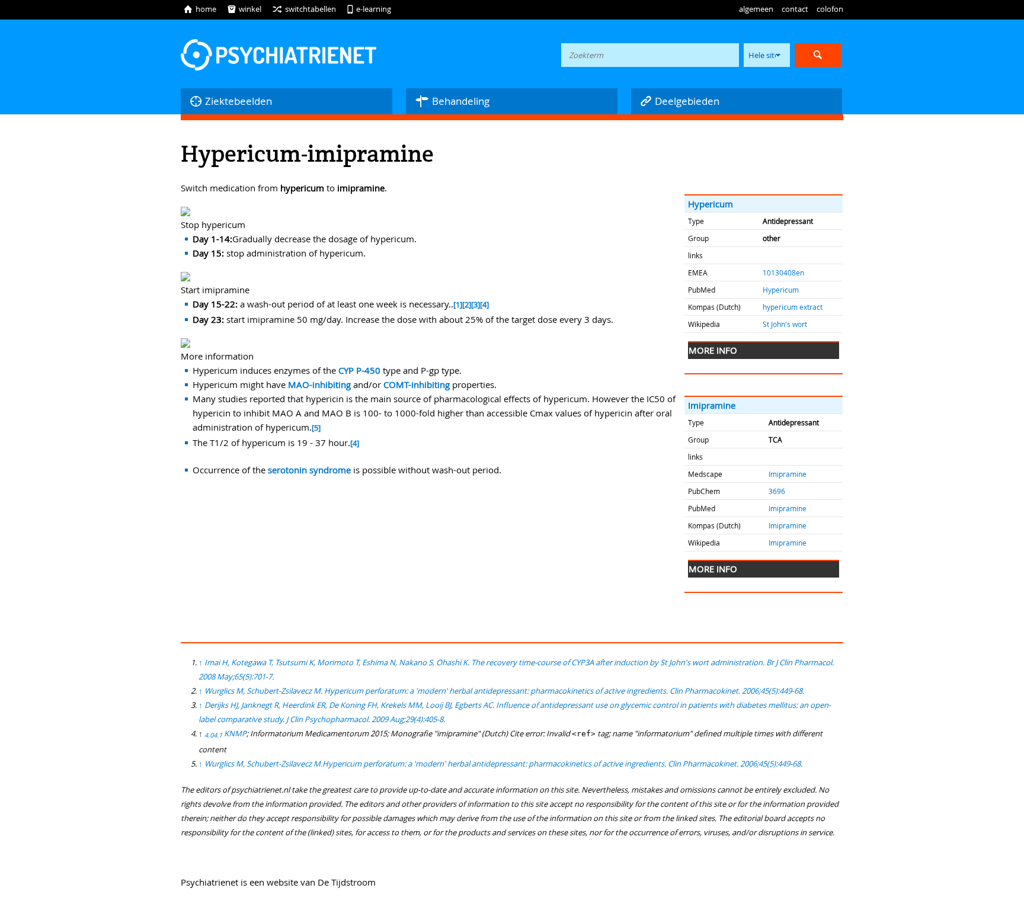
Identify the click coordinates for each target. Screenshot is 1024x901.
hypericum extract (793, 307)
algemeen (756, 9)
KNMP (235, 733)
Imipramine (711, 405)
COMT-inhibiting (416, 384)
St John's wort (785, 324)
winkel (244, 9)
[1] (457, 305)
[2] (466, 305)
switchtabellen (304, 9)
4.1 (217, 735)
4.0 (208, 735)
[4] (484, 305)
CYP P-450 (359, 370)
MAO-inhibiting (319, 384)
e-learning (369, 9)
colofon (830, 9)
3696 (777, 491)
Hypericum (710, 204)
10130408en (783, 272)
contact (795, 9)
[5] (316, 428)
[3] (475, 305)
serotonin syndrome (309, 470)
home (199, 9)
